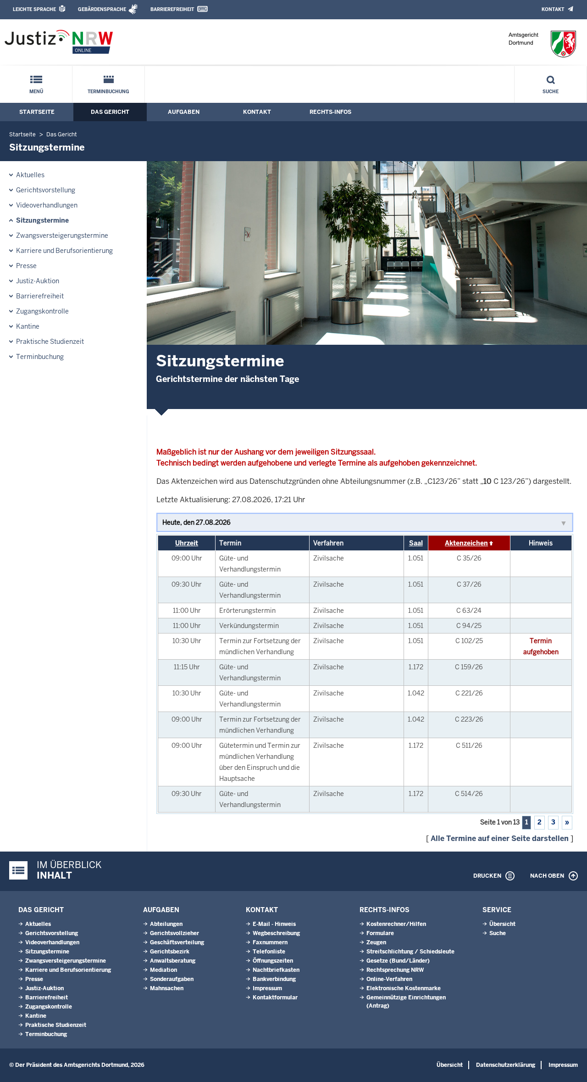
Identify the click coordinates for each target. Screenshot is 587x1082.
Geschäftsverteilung (177, 942)
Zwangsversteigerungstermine (62, 235)
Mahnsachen (166, 988)
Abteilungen (166, 924)
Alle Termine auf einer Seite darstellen (500, 838)
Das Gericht (110, 112)
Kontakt (553, 9)
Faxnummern (270, 942)
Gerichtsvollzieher (174, 933)
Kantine (27, 326)
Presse (26, 266)
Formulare (380, 933)
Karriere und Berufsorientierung (64, 251)
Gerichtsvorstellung (45, 190)
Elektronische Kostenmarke (403, 988)
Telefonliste (269, 951)
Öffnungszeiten (273, 960)
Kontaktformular (275, 997)
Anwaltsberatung (172, 960)
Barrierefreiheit (172, 9)
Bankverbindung (274, 979)
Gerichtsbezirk (169, 951)
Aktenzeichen (466, 543)
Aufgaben (183, 112)
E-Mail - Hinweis (274, 924)
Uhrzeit (186, 543)
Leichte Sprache (34, 9)
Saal (416, 543)
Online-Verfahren (389, 979)
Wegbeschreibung (276, 933)
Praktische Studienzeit (50, 341)
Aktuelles (30, 175)
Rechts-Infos (330, 112)
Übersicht (502, 924)
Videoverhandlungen (47, 205)
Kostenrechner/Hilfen (396, 924)
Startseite (37, 112)
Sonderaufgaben (172, 979)
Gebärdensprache (102, 9)
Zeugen (376, 942)
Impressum (267, 988)
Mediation (163, 970)
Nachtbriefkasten (276, 970)
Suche (551, 92)
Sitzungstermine (42, 220)
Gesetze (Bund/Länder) (398, 960)
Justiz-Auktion (37, 281)
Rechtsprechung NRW (395, 970)
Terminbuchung (108, 92)
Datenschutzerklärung (505, 1065)
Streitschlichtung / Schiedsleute (410, 951)
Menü (36, 92)
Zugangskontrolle (42, 311)
